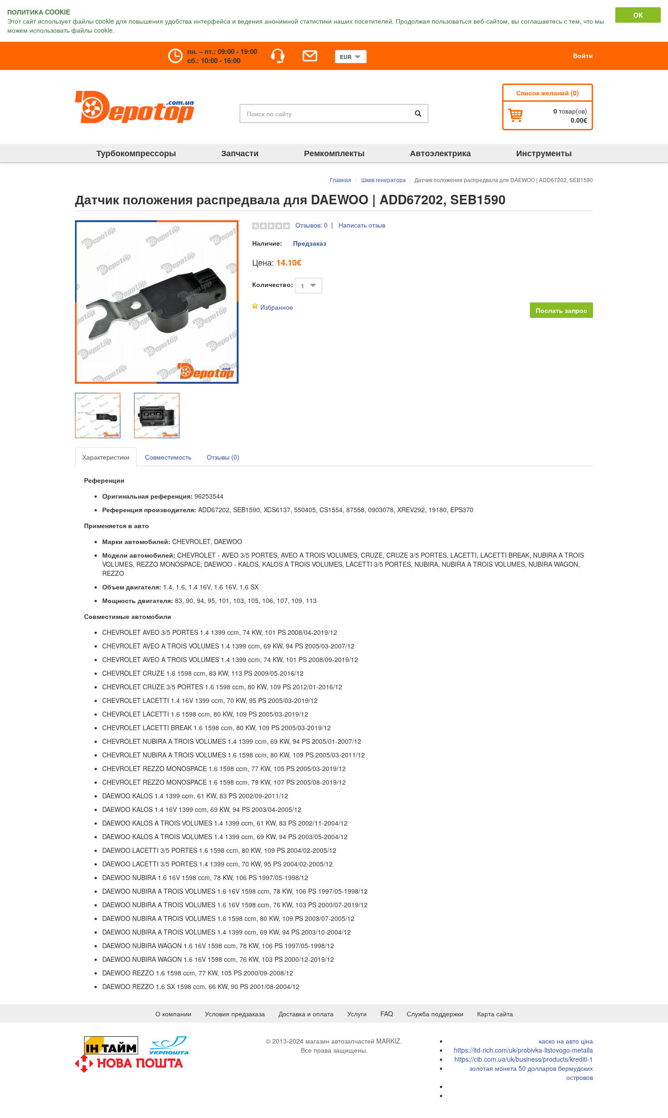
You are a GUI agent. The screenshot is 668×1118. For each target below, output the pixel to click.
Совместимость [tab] (168, 456)
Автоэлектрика (440, 153)
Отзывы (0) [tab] (223, 456)
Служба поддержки (435, 1013)
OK (638, 15)
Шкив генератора (383, 179)
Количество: (272, 284)
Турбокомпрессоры (136, 153)
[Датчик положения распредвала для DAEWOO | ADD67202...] (157, 302)
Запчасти (240, 153)
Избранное (276, 307)
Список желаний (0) (547, 92)
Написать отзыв (362, 224)
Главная (340, 179)
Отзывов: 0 (311, 224)
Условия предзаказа (235, 1013)
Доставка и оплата (306, 1013)
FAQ (386, 1013)
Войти (583, 55)
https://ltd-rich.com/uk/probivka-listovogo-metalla (523, 1049)
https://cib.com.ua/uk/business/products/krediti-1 (523, 1059)
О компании (173, 1013)
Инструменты (544, 153)
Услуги (357, 1013)
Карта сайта (495, 1013)
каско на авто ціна (566, 1040)
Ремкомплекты (334, 153)
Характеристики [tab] (106, 456)
